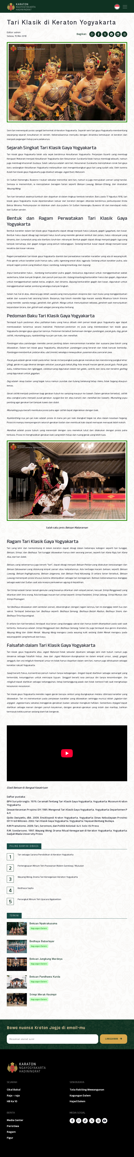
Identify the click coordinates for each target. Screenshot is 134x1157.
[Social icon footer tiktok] (85, 1120)
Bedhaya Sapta (26, 888)
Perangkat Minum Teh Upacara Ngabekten (39, 899)
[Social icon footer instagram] (78, 1120)
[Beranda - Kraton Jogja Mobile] (21, 7)
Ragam (11, 1131)
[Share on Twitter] (105, 34)
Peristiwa (13, 1126)
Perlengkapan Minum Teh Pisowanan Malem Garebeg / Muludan (51, 866)
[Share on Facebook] (98, 34)
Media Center (15, 1120)
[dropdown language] (117, 7)
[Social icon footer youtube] (104, 1120)
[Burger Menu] (125, 6)
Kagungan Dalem (80, 1095)
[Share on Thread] (124, 34)
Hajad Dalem (77, 1101)
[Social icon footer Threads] (98, 1120)
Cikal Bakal (13, 1089)
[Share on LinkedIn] (118, 34)
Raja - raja (13, 1095)
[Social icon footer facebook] (72, 1120)
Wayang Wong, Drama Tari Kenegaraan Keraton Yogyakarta (48, 877)
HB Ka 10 (12, 1101)
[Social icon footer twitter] (91, 1120)
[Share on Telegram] (111, 34)
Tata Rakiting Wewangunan (87, 1089)
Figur (10, 1137)
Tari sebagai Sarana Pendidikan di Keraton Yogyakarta (45, 855)
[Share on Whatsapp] (92, 34)
